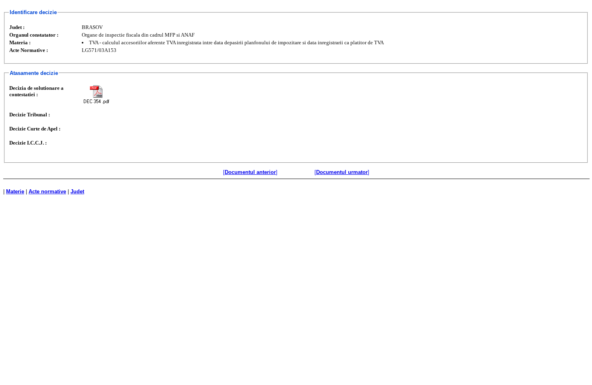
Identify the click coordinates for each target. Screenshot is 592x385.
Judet (77, 191)
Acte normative (47, 191)
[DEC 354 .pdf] (96, 94)
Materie (15, 191)
